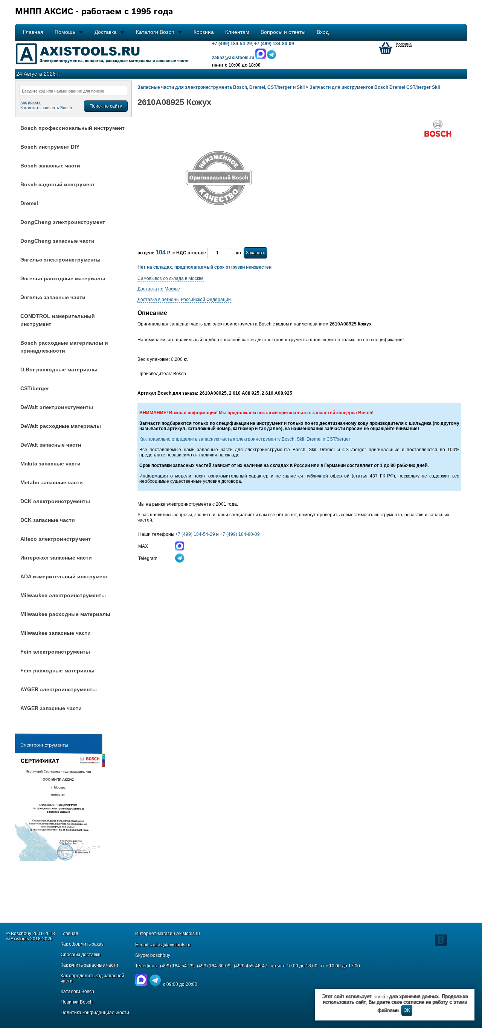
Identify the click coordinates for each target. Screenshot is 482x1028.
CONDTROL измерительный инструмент (57, 320)
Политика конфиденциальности (95, 1012)
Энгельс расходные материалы (62, 278)
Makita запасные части (50, 464)
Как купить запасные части (89, 965)
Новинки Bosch (77, 1002)
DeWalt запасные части (50, 445)
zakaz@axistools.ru (171, 944)
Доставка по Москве (158, 289)
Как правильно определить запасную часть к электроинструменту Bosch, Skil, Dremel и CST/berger (244, 439)
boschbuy (160, 955)
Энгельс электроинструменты (60, 260)
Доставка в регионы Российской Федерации (184, 299)
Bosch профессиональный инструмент (72, 128)
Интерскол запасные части (56, 558)
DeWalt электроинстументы (56, 407)
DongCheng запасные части (57, 241)
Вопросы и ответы (283, 32)
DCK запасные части (47, 520)
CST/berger (34, 388)
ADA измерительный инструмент (64, 576)
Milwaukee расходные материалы (65, 614)
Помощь (65, 32)
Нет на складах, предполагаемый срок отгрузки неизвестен (204, 267)
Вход (323, 32)
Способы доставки (81, 954)
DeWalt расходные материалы (60, 426)
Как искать (30, 102)
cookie (380, 996)
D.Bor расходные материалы (59, 369)
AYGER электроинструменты (58, 689)
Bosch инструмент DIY (49, 147)
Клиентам (237, 32)
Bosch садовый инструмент (57, 184)
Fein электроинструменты (55, 652)
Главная (33, 32)
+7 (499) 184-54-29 (232, 43)
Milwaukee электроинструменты (63, 595)
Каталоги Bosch (155, 32)
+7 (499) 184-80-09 (274, 43)
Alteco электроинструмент (55, 539)
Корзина (204, 32)
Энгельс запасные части (52, 297)
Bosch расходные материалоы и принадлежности (64, 347)
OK (407, 1010)
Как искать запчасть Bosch (46, 107)
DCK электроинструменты (55, 501)
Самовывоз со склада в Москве (170, 278)
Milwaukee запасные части (55, 633)
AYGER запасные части (51, 708)
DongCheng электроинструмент (62, 222)
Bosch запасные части (50, 166)
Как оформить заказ (82, 944)
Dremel (29, 203)
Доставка (106, 32)
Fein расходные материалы (57, 671)
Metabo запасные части (51, 482)
